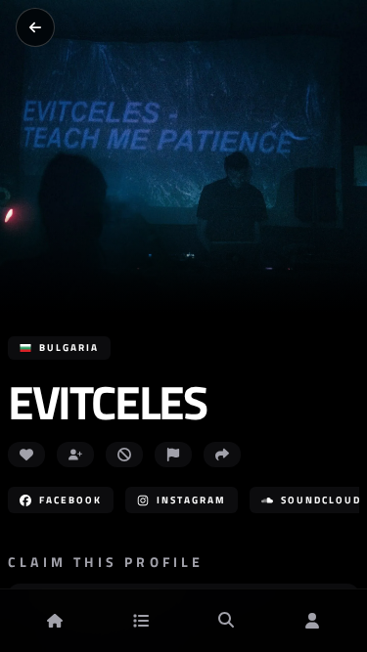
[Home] (54, 620)
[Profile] (312, 620)
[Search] (226, 620)
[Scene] (141, 620)
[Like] (26, 454)
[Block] (124, 454)
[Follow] (75, 454)
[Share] (222, 454)
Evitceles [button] (107, 402)
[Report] (173, 454)
